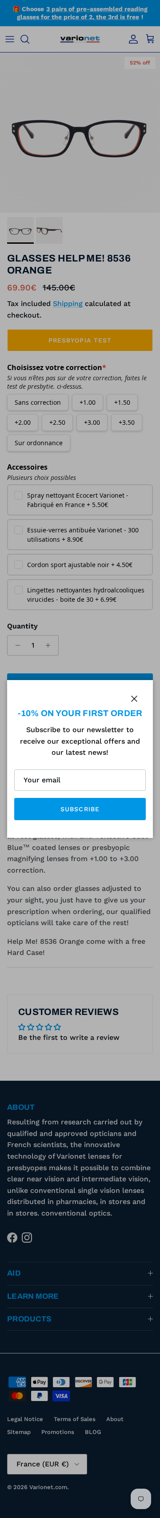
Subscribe (80, 809)
